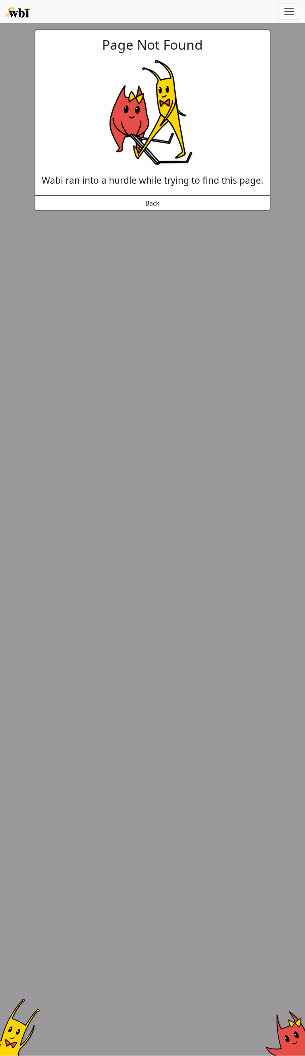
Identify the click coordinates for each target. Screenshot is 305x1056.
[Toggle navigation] (289, 11)
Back (152, 203)
